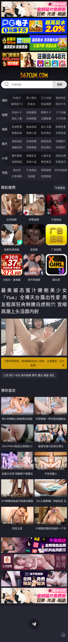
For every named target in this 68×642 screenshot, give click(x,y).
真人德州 (31, 98)
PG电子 (17, 98)
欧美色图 (46, 141)
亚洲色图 (31, 141)
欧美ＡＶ (46, 112)
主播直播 (46, 118)
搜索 (59, 84)
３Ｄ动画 (61, 112)
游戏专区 (61, 98)
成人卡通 (46, 126)
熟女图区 (46, 147)
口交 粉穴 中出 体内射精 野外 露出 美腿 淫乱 (29, 375)
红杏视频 (17, 176)
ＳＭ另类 (61, 118)
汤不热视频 (60, 170)
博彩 (5, 100)
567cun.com (34, 75)
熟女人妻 (17, 118)
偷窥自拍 (17, 141)
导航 (5, 173)
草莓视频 (46, 170)
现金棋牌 (46, 104)
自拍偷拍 (31, 112)
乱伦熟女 (46, 133)
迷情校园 (17, 161)
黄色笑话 (46, 161)
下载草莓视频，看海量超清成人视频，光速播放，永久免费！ (34, 363)
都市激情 (17, 155)
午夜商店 (31, 170)
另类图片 (61, 147)
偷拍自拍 (31, 126)
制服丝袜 (17, 133)
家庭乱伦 (31, 155)
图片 (5, 144)
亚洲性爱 (17, 126)
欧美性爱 (61, 126)
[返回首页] (63, 634)
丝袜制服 (31, 118)
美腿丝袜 (17, 147)
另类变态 (61, 133)
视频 (5, 115)
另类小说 (31, 161)
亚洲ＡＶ (17, 112)
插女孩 (17, 170)
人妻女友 (46, 155)
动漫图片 (61, 141)
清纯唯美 (31, 147)
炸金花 (31, 104)
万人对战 (46, 98)
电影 (5, 129)
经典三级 (31, 133)
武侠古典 (61, 155)
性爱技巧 (61, 161)
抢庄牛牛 (61, 104)
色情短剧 (46, 176)
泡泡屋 (31, 176)
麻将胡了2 (17, 104)
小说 (5, 158)
